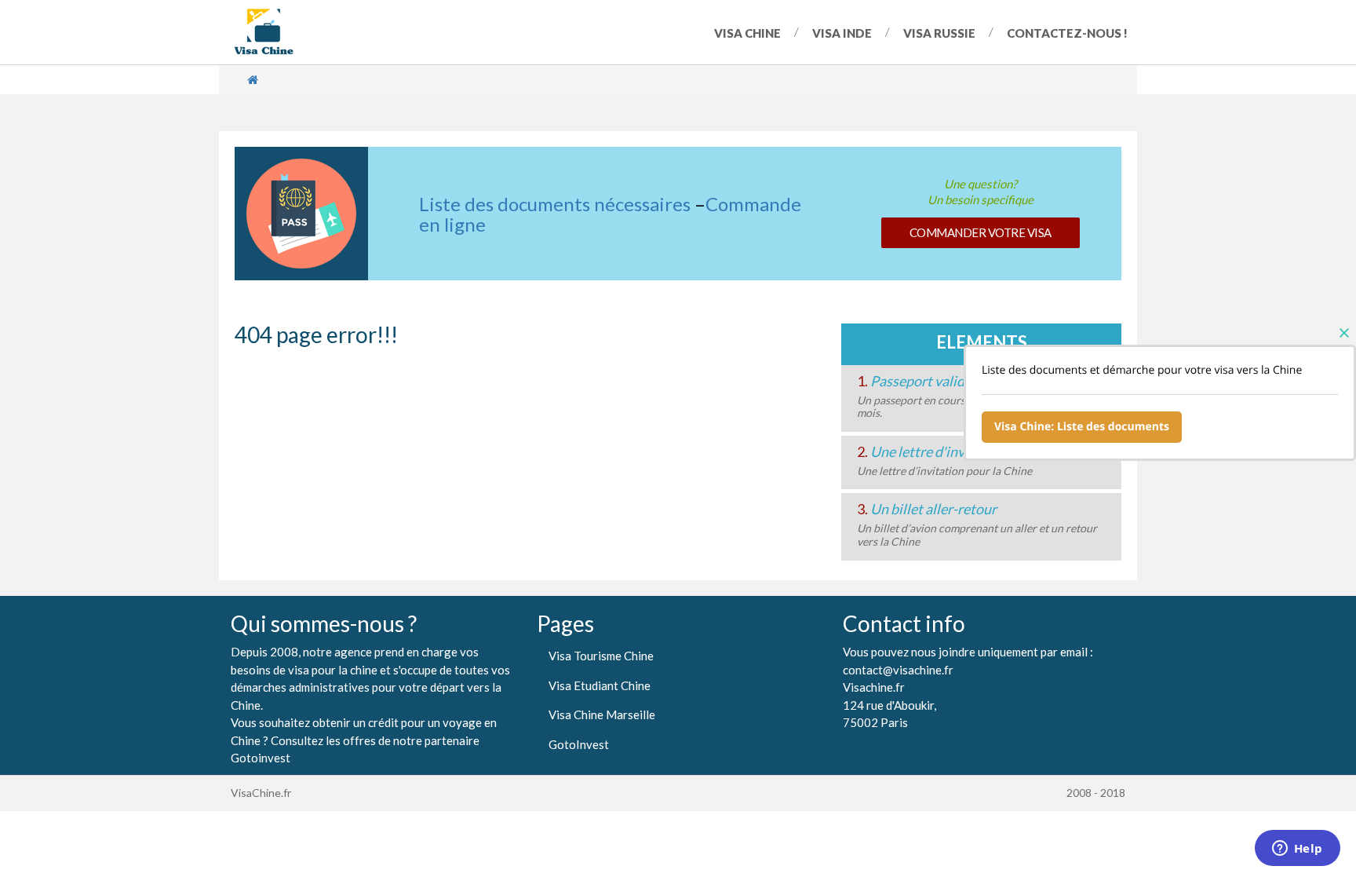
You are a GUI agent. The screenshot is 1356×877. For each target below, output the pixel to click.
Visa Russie (939, 33)
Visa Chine (747, 33)
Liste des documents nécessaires (555, 203)
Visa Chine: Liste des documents (1081, 426)
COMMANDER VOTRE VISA (980, 232)
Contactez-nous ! (1067, 33)
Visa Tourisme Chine (601, 656)
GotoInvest (579, 744)
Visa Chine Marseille (602, 714)
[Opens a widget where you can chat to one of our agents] (1297, 849)
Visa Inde (842, 33)
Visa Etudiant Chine (600, 685)
